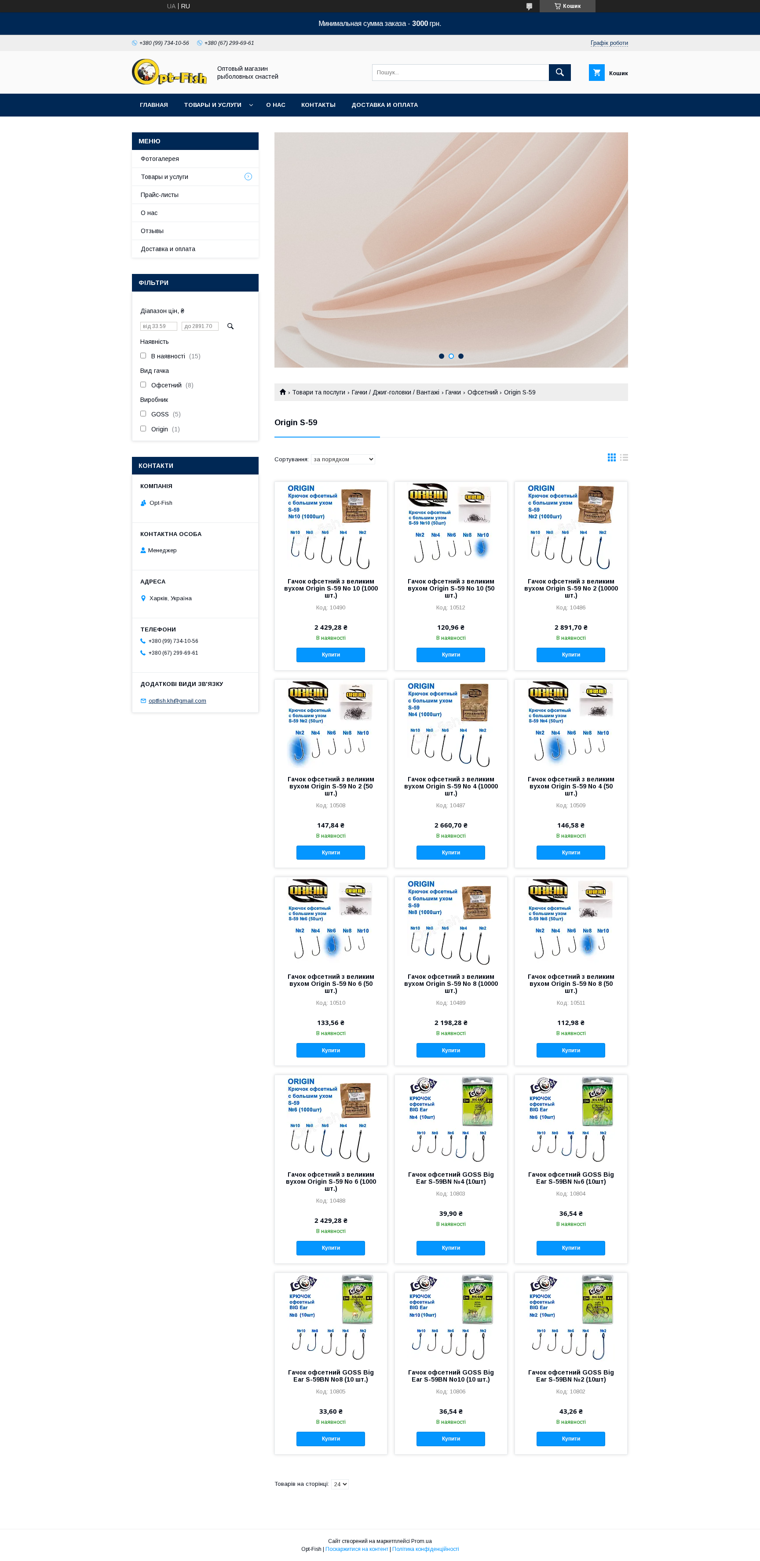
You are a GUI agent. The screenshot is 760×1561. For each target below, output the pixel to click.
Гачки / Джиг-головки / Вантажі (395, 392)
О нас (275, 105)
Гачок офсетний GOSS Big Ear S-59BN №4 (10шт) (451, 1178)
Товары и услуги (212, 105)
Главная (154, 105)
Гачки (453, 392)
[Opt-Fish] (169, 82)
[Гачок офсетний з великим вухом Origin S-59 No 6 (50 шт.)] (331, 921)
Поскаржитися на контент (356, 1549)
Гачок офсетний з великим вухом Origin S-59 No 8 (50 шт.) (571, 983)
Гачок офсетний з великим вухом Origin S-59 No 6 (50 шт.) (331, 983)
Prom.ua (421, 1541)
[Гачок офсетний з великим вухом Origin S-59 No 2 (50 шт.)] (331, 724)
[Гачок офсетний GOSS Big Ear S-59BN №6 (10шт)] (571, 1119)
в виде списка (624, 459)
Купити (331, 655)
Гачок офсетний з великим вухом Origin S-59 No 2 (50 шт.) (331, 786)
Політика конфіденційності (425, 1549)
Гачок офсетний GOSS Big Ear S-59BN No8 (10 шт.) (331, 1376)
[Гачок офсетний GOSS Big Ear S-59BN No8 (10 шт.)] (331, 1317)
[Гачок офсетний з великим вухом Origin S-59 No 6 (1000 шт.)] (331, 1119)
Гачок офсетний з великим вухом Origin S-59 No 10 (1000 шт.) (331, 588)
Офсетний (483, 392)
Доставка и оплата (384, 105)
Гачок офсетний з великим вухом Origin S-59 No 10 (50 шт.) (451, 588)
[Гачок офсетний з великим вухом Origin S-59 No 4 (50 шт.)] (571, 724)
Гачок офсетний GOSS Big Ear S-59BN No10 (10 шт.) (451, 1376)
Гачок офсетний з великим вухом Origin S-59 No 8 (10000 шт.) (451, 983)
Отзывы (152, 230)
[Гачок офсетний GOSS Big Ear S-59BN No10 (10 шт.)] (451, 1317)
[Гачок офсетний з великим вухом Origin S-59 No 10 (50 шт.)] (451, 526)
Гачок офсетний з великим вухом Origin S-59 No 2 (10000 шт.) (571, 588)
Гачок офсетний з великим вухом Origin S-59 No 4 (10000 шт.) (451, 786)
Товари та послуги (318, 392)
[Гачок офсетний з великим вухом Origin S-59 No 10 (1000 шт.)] (331, 526)
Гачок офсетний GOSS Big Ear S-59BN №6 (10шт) (571, 1178)
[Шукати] (560, 72)
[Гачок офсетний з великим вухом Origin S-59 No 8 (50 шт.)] (571, 921)
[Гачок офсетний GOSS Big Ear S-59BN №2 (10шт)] (571, 1317)
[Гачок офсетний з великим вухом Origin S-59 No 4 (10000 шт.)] (451, 724)
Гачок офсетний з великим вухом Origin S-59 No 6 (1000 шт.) (331, 1181)
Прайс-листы (160, 194)
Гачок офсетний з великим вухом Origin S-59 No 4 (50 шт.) (571, 786)
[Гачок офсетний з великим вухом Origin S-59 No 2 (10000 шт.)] (571, 526)
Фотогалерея (160, 158)
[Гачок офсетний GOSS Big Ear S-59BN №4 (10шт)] (451, 1119)
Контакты (318, 105)
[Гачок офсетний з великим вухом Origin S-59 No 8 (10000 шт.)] (451, 921)
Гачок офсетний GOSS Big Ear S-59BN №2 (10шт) (571, 1376)
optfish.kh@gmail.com (177, 700)
